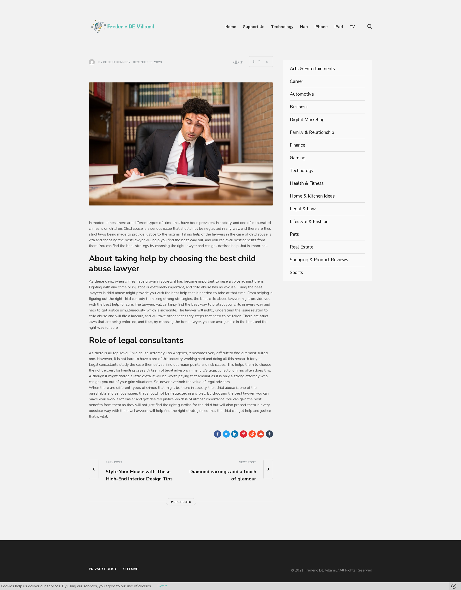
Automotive (302, 94)
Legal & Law (303, 209)
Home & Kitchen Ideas (312, 196)
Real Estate (301, 247)
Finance (297, 145)
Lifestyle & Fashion (309, 221)
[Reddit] (252, 434)
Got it (162, 586)
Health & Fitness (307, 183)
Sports (296, 272)
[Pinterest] (243, 434)
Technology (302, 171)
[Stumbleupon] (260, 434)
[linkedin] (234, 434)
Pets (294, 234)
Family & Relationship (312, 132)
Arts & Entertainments (312, 69)
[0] (259, 61)
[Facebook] (217, 434)
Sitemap (130, 569)
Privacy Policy (102, 569)
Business (299, 107)
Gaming (297, 158)
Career (296, 81)
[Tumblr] (269, 434)
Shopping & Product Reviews (319, 260)
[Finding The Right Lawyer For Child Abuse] (181, 143)
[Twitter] (226, 434)
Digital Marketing (307, 120)
